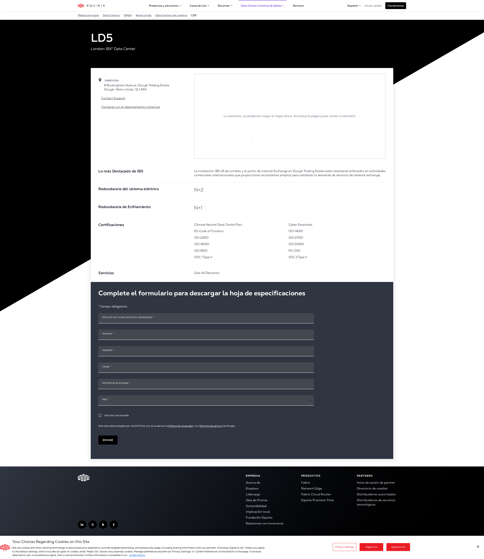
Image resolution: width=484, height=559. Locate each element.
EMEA (128, 15)
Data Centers (111, 15)
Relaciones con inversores (265, 523)
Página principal (88, 15)
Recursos (224, 5)
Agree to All (398, 547)
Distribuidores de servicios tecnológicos (376, 502)
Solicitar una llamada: (116, 415)
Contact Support (113, 98)
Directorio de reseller (372, 488)
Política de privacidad (180, 426)
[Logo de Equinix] (91, 6)
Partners (298, 5)
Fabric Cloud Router (316, 494)
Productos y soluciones (163, 5)
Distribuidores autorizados (376, 494)
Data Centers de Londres (171, 15)
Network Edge (311, 488)
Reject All (371, 547)
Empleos (252, 488)
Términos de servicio (210, 426)
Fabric (305, 483)
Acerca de (253, 483)
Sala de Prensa (256, 500)
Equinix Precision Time (317, 500)
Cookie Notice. (137, 555)
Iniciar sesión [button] (373, 5)
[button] (395, 5)
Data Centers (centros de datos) (261, 5)
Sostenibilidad (256, 506)
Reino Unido (143, 15)
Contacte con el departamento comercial (130, 107)
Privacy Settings (344, 547)
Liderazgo (253, 494)
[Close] (478, 547)
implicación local (258, 512)
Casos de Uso (198, 5)
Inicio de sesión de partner (376, 483)
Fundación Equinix (259, 518)
